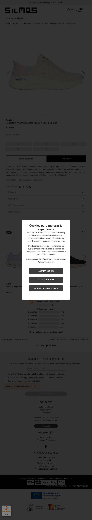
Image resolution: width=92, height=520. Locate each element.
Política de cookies (46, 262)
